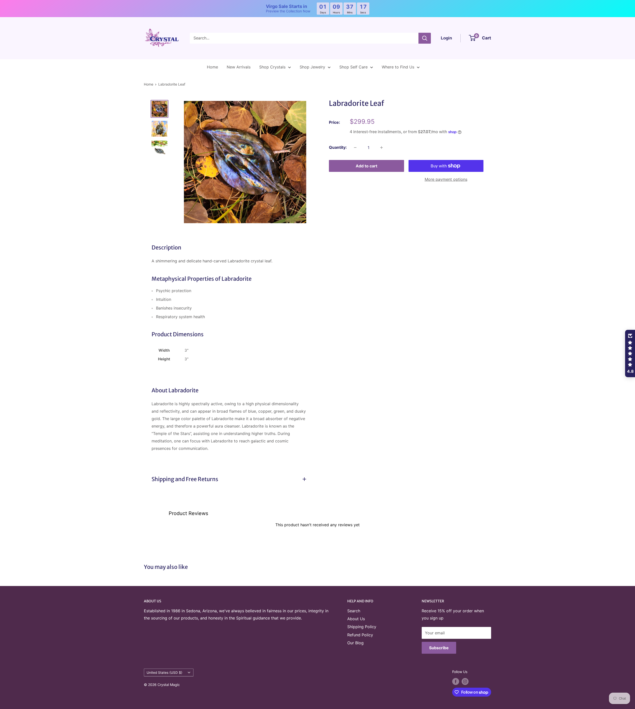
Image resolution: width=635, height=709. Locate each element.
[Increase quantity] (381, 147)
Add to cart (366, 165)
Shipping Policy (361, 626)
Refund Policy (360, 634)
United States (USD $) (164, 673)
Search (353, 610)
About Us (356, 618)
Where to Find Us (398, 66)
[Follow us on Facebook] (455, 681)
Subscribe (439, 647)
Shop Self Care (353, 66)
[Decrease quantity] (355, 147)
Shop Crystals (272, 66)
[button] (630, 353)
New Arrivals (239, 66)
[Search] (424, 38)
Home (212, 66)
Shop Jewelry (312, 66)
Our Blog (355, 642)
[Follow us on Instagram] (465, 681)
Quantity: (338, 147)
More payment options (446, 179)
